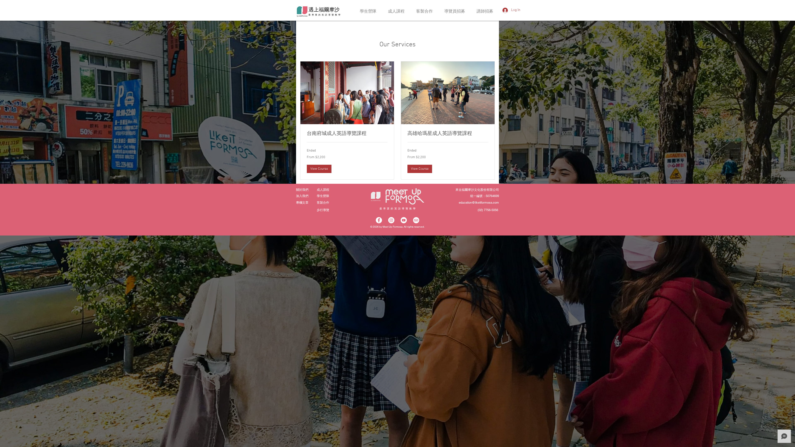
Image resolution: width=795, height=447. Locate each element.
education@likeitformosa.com (479, 202)
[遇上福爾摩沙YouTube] (404, 220)
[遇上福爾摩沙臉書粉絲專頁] (379, 220)
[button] (319, 169)
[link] (347, 134)
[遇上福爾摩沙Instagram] (391, 220)
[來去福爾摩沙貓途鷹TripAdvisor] (416, 220)
